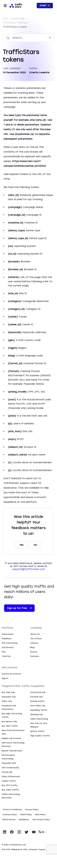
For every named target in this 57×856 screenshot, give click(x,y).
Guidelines (24, 819)
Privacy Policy (32, 809)
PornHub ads (36, 697)
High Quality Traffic (40, 736)
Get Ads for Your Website (38, 725)
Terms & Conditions (12, 809)
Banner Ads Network (12, 751)
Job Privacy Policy (41, 819)
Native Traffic (37, 731)
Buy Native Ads (9, 721)
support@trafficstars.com (28, 569)
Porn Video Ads (37, 705)
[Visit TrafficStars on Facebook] (12, 831)
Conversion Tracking (15, 22)
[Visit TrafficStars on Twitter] (26, 831)
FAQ (5, 18)
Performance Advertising (8, 757)
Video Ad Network (11, 776)
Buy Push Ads (8, 692)
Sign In (5, 678)
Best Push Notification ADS (13, 732)
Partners (34, 656)
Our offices (36, 638)
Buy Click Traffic (10, 726)
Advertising (18, 18)
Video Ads (7, 701)
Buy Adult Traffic (10, 790)
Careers (34, 643)
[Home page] (15, 5)
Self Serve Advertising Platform (13, 744)
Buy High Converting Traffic (12, 715)
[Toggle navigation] (5, 6)
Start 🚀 (45, 5)
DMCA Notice (8, 819)
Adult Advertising (39, 719)
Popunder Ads (9, 697)
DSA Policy (40, 814)
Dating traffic (37, 701)
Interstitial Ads (37, 692)
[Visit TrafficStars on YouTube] (34, 831)
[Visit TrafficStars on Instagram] (19, 831)
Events (33, 652)
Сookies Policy (9, 814)
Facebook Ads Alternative (9, 707)
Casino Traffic (9, 781)
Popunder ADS (9, 763)
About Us (35, 634)
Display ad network (11, 738)
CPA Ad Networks (10, 768)
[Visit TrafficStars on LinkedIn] (4, 831)
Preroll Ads (7, 772)
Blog (32, 647)
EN (43, 832)
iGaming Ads (36, 714)
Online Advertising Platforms (11, 796)
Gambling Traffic (38, 710)
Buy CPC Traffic (9, 785)
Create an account (11, 674)
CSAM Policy (26, 814)
